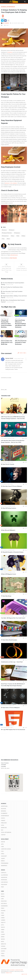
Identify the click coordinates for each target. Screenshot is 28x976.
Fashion (3, 910)
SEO (2, 830)
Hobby (2, 929)
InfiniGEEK (3, 764)
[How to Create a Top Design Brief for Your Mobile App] (7, 333)
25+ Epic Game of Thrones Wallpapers (10, 707)
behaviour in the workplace (11, 183)
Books (2, 896)
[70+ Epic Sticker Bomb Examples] (14, 629)
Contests (3, 872)
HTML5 (2, 853)
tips (3, 238)
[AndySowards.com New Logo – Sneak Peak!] (14, 651)
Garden (3, 920)
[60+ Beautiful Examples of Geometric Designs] (14, 541)
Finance (3, 820)
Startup (3, 834)
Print (2, 887)
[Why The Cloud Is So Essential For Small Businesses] (21, 333)
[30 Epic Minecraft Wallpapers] (14, 519)
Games (3, 917)
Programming (4, 863)
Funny (2, 915)
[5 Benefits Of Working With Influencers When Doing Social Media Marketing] (7, 313)
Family (2, 908)
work (8, 238)
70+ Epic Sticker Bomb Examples (9, 639)
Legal (2, 825)
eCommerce (4, 813)
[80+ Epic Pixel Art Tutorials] (14, 453)
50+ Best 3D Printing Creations (8, 508)
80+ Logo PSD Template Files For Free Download (13, 729)
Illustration (4, 875)
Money (3, 936)
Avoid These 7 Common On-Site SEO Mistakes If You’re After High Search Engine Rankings (13, 684)
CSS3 (2, 851)
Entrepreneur (11, 6)
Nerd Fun (3, 943)
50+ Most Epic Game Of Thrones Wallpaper (11, 486)
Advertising (4, 806)
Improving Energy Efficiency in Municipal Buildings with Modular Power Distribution (20, 323)
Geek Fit (3, 922)
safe (18, 235)
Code (2, 846)
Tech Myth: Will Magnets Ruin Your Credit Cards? (13, 618)
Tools (2, 953)
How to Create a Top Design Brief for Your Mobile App (6, 342)
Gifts (2, 924)
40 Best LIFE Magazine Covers (8, 574)
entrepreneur (6, 235)
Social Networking (6, 832)
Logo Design (4, 882)
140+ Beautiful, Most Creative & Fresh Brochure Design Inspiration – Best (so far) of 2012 (12, 441)
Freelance (4, 822)
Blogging (3, 808)
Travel (3, 955)
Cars (2, 898)
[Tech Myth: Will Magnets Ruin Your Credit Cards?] (14, 607)
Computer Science (6, 849)
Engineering (4, 905)
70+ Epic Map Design (6, 596)
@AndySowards (14, 255)
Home (2, 932)
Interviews (4, 879)
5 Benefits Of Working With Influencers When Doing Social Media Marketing (6, 323)
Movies (3, 939)
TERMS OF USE (9, 972)
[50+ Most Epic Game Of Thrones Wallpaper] (14, 475)
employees (17, 232)
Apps (2, 844)
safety (23, 235)
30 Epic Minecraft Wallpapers (8, 530)
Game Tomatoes (5, 763)
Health (3, 927)
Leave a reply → (23, 352)
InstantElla (3, 766)
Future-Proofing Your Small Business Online (12, 287)
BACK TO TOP (24, 974)
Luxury (3, 934)
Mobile (3, 860)
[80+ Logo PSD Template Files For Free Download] (14, 718)
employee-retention (7, 232)
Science (3, 946)
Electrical (4, 903)
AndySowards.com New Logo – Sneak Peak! (12, 661)
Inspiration (4, 877)
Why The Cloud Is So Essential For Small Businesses (20, 342)
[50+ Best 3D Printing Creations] (14, 497)
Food (2, 913)
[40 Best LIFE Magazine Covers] (14, 563)
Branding (3, 811)
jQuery (3, 858)
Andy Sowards (5, 23)
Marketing (4, 827)
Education (3, 901)
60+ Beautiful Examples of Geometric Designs (12, 552)
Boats (2, 894)
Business (3, 6)
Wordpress (4, 865)
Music (2, 941)
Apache (3, 841)
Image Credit (4, 223)
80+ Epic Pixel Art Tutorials (7, 464)
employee (12, 230)
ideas (13, 235)
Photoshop (4, 884)
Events (3, 818)
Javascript (4, 856)
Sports (3, 951)
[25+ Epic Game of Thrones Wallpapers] (14, 696)
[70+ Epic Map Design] (14, 585)
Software (3, 948)
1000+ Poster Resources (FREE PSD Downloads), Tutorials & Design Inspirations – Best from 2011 (13, 417)
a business (9, 52)
